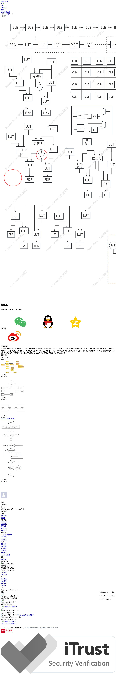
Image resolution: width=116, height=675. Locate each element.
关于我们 (4, 579)
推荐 (2, 5)
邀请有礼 (4, 559)
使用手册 (4, 553)
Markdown (4, 522)
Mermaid (3, 538)
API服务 (3, 528)
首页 (2, 14)
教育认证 (4, 572)
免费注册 (7, 12)
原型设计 (4, 526)
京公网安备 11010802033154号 (48, 627)
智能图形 (4, 530)
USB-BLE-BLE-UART (8, 418)
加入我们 (4, 581)
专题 (2, 10)
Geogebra (3, 536)
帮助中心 (4, 550)
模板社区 (4, 7)
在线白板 (4, 524)
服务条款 (4, 583)
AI (1, 3)
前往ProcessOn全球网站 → (9, 624)
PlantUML (4, 540)
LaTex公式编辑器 (6, 535)
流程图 (7, 14)
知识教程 (4, 546)
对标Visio (4, 574)
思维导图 (4, 515)
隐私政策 (4, 585)
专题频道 (4, 548)
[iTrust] (58, 673)
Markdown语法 (5, 555)
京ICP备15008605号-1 (31, 627)
